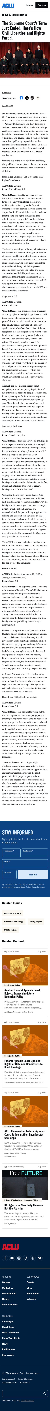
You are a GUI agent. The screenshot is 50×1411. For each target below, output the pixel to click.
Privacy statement (25, 1379)
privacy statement (37, 887)
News (5, 1343)
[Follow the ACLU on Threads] (33, 1258)
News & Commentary (13, 16)
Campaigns (7, 1321)
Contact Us (7, 1288)
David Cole (6, 93)
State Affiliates (9, 1304)
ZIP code (7, 872)
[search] (44, 1393)
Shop (29, 1288)
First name (8, 851)
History (5, 1299)
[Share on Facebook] (21, 98)
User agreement (8, 1379)
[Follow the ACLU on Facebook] (5, 1258)
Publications (8, 1349)
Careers (6, 1282)
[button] (32, 98)
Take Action (33, 1293)
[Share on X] (27, 98)
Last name (27, 851)
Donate (42, 5)
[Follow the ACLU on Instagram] (19, 1258)
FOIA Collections (10, 1332)
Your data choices (9, 1382)
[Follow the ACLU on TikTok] (26, 1258)
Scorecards (8, 1354)
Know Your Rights (11, 1338)
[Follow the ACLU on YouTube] (12, 1258)
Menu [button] (29, 5)
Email (6, 862)
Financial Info (9, 1293)
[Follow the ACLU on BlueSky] (40, 1258)
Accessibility (24, 1382)
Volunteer (32, 1299)
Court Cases (8, 1327)
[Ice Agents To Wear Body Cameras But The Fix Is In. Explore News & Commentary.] (25, 1196)
